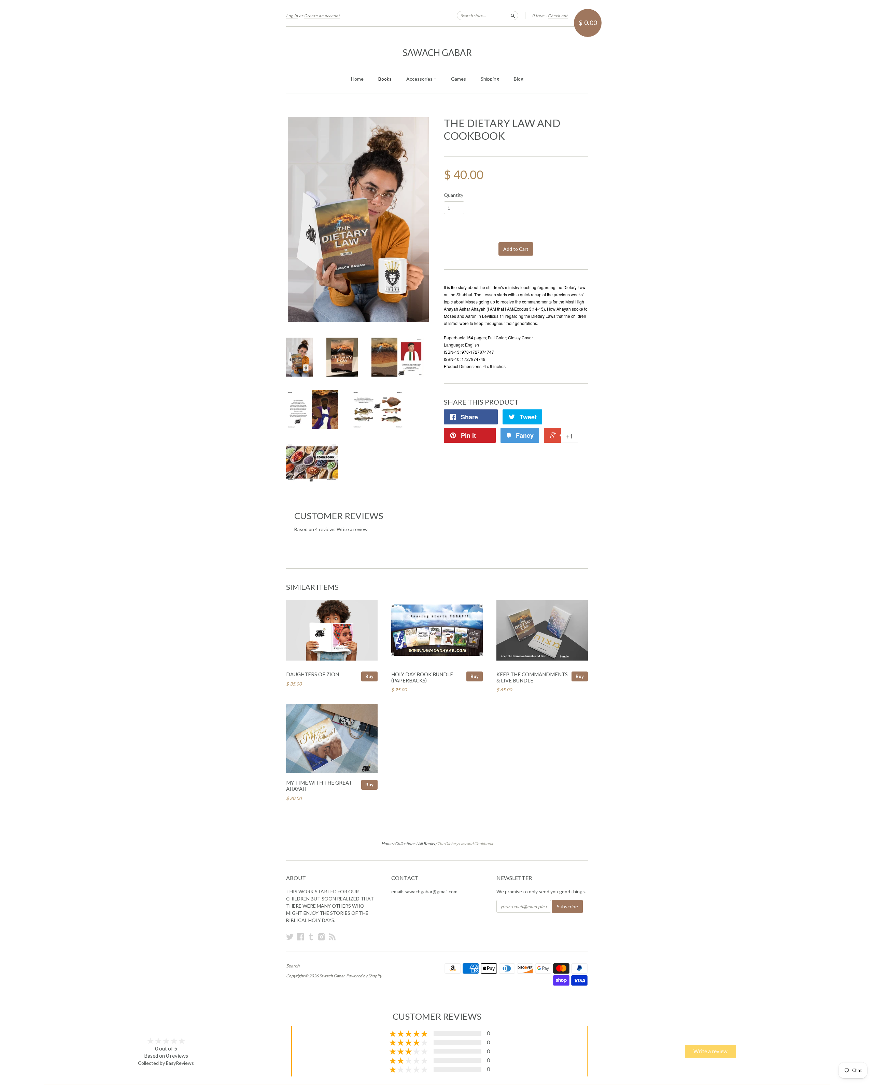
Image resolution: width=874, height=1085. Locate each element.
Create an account (322, 15)
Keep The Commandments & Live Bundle (532, 677)
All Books (426, 843)
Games (458, 79)
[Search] (513, 15)
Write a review (352, 529)
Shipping (490, 79)
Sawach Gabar (437, 52)
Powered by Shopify (363, 975)
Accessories (420, 79)
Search (292, 965)
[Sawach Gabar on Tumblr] (311, 937)
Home (357, 79)
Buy (369, 676)
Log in (292, 15)
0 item (538, 15)
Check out (558, 15)
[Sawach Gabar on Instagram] (321, 937)
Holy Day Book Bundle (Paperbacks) (422, 677)
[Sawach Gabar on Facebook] (300, 937)
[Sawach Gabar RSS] (332, 937)
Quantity (453, 195)
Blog (518, 79)
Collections (405, 843)
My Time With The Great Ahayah (319, 785)
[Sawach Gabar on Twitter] (290, 937)
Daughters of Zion (312, 674)
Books (385, 79)
